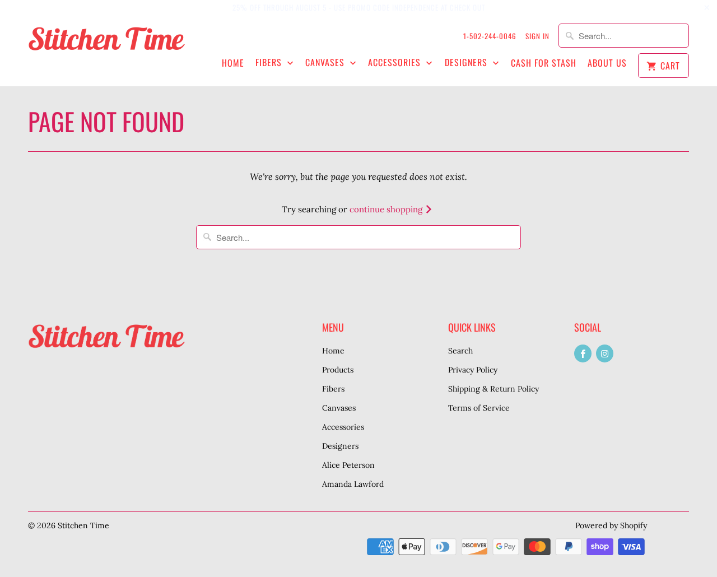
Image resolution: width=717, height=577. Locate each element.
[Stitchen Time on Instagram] (604, 353)
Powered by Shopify (611, 525)
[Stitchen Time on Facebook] (583, 353)
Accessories (395, 62)
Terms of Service (479, 408)
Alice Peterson (348, 465)
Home (233, 63)
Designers (467, 62)
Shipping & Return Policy (493, 389)
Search (460, 351)
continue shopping (387, 209)
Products (337, 370)
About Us (607, 63)
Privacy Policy (472, 370)
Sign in (537, 35)
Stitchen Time (83, 525)
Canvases (326, 62)
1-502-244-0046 (489, 35)
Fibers (270, 62)
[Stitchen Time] (106, 45)
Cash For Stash (543, 63)
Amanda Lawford (353, 484)
